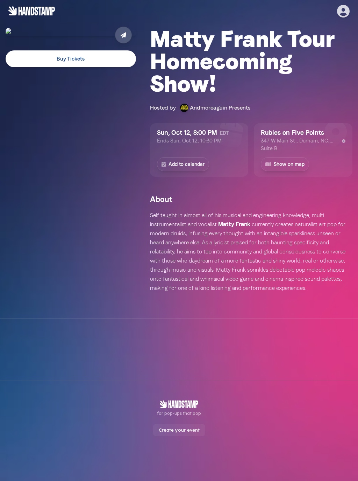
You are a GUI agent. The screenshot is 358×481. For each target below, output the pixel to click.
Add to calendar (187, 164)
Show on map (289, 164)
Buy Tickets (71, 59)
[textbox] (251, 252)
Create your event (179, 430)
